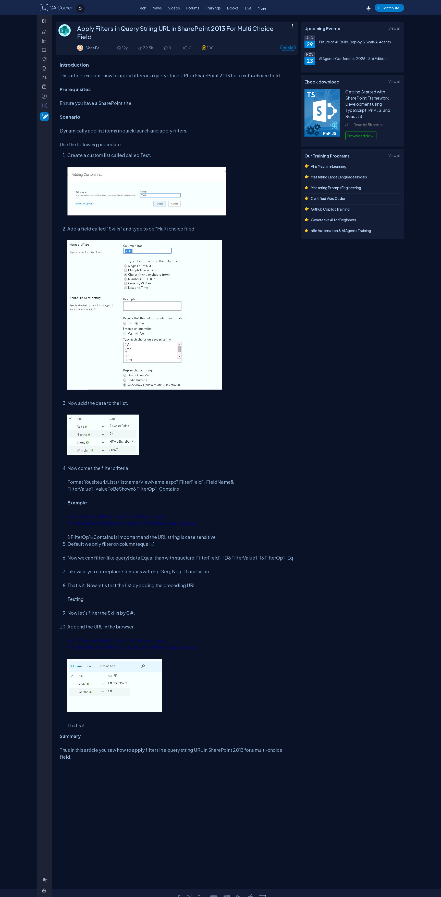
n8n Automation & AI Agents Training (341, 230)
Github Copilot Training (330, 209)
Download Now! (360, 136)
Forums (192, 8)
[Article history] (119, 48)
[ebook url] (322, 136)
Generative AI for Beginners (333, 219)
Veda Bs (93, 47)
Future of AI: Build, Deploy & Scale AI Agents (355, 42)
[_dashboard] (45, 40)
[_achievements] (45, 68)
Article (288, 48)
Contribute (390, 8)
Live (248, 8)
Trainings (213, 8)
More (262, 8)
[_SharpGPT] (45, 105)
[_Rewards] (45, 96)
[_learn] (45, 59)
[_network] (45, 77)
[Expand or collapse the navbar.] (45, 21)
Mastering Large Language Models (339, 177)
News (157, 8)
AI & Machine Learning (328, 166)
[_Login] (45, 890)
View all (394, 28)
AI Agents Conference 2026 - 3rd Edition (353, 58)
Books (233, 8)
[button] (185, 48)
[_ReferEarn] (45, 86)
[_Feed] (45, 31)
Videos (174, 8)
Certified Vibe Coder (328, 198)
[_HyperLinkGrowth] (43, 116)
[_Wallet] (45, 49)
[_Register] (45, 880)
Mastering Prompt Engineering (336, 187)
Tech (142, 8)
